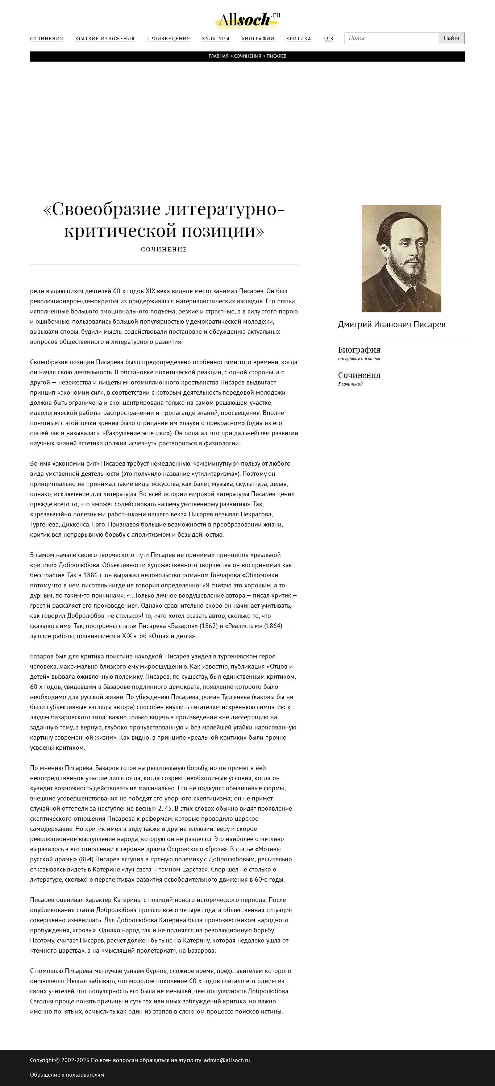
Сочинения (247, 56)
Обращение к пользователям (67, 1075)
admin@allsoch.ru (227, 1060)
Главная (218, 56)
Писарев (277, 56)
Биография (359, 349)
